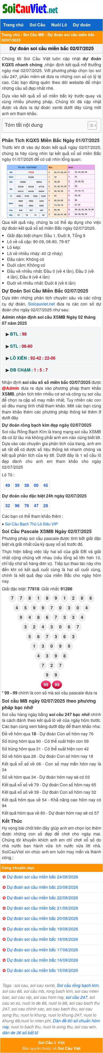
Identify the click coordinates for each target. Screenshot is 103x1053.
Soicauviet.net (41, 304)
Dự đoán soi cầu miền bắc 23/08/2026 (42, 887)
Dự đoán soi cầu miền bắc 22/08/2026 (42, 898)
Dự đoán (82, 25)
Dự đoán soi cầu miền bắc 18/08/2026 (42, 939)
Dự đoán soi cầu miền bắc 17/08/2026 (42, 950)
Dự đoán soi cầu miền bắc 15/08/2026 (42, 970)
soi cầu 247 (76, 997)
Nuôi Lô (59, 25)
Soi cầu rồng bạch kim (78, 985)
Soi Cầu (37, 25)
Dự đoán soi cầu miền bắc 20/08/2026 (42, 918)
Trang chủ (13, 25)
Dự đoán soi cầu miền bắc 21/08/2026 (42, 908)
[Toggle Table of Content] (90, 125)
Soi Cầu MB (33, 34)
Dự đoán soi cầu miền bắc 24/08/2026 (42, 877)
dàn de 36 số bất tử (20, 1033)
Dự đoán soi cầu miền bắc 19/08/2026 (42, 929)
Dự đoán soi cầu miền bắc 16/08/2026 (42, 960)
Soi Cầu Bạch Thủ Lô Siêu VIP (31, 523)
